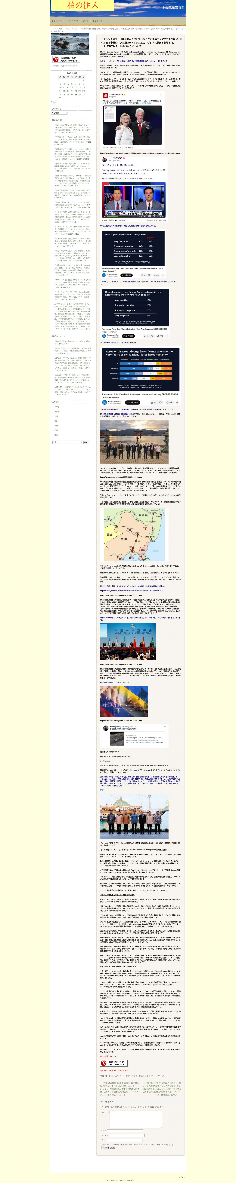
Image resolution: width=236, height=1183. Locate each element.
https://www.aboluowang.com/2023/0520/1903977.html (121, 595)
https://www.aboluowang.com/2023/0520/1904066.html (121, 477)
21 (76, 91)
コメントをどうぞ (156, 1076)
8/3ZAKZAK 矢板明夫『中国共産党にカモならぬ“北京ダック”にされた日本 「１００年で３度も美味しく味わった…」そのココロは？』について (72, 389)
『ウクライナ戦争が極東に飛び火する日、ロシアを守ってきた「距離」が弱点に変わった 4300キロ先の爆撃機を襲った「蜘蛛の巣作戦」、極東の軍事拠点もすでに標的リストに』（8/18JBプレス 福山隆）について (73, 217)
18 (64, 91)
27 (72, 94)
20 (72, 91)
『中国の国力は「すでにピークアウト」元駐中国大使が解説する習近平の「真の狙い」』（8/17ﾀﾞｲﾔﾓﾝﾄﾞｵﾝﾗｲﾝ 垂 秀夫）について (72, 204)
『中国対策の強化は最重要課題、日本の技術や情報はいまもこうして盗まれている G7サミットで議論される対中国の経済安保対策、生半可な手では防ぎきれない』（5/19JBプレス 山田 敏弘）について (119, 1089)
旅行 (56, 421)
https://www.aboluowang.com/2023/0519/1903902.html (121, 721)
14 (76, 87)
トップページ (57, 21)
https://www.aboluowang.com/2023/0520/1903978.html (121, 664)
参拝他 (56, 412)
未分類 (56, 426)
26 (68, 94)
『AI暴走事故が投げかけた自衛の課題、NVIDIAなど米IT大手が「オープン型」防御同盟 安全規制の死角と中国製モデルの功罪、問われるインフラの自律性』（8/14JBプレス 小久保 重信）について (72, 270)
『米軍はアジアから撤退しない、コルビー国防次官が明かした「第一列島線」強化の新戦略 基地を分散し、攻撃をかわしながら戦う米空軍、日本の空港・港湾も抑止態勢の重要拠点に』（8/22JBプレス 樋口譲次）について (72, 154)
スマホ (56, 407)
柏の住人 (82, 5)
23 (83, 91)
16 (83, 87)
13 (72, 87)
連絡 (56, 435)
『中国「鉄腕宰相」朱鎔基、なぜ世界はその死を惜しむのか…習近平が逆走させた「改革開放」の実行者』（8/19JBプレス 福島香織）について (72, 192)
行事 (56, 430)
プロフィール (73, 21)
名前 (104, 1130)
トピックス (97, 21)
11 (64, 87)
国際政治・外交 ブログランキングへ (65, 66)
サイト (103, 1140)
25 (64, 94)
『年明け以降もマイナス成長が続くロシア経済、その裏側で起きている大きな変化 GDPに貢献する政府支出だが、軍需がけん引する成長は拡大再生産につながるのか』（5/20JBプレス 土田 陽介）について (162, 1089)
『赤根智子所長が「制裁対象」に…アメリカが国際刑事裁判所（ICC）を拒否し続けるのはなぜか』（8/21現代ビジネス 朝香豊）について (72, 166)
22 (79, 91)
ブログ (86, 21)
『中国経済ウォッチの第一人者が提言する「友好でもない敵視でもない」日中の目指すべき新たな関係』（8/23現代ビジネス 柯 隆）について (72, 139)
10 (60, 87)
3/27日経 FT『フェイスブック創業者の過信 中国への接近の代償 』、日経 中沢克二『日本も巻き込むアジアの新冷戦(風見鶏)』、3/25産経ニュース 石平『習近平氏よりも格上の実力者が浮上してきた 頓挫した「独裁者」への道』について (72, 363)
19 (68, 91)
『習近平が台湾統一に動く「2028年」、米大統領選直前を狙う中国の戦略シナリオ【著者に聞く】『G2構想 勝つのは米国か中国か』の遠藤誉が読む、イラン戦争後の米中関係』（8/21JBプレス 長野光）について (72, 181)
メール (104, 1135)
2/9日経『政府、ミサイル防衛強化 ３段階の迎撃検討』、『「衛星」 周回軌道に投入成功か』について (72, 350)
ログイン (181, 1177)
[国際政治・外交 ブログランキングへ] (114, 1066)
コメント (105, 1112)
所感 (128, 1076)
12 (68, 87)
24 (60, 94)
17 (60, 91)
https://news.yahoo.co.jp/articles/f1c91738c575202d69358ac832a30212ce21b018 (131, 591)
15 (79, 87)
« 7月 (54, 101)
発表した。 (163, 74)
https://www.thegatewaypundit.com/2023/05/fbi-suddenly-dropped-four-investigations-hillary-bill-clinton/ (140, 153)
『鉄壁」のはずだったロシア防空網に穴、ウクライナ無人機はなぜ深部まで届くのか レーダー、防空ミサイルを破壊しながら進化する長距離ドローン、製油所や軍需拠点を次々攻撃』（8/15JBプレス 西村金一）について (72, 256)
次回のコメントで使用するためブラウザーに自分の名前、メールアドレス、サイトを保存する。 (136, 1144)
